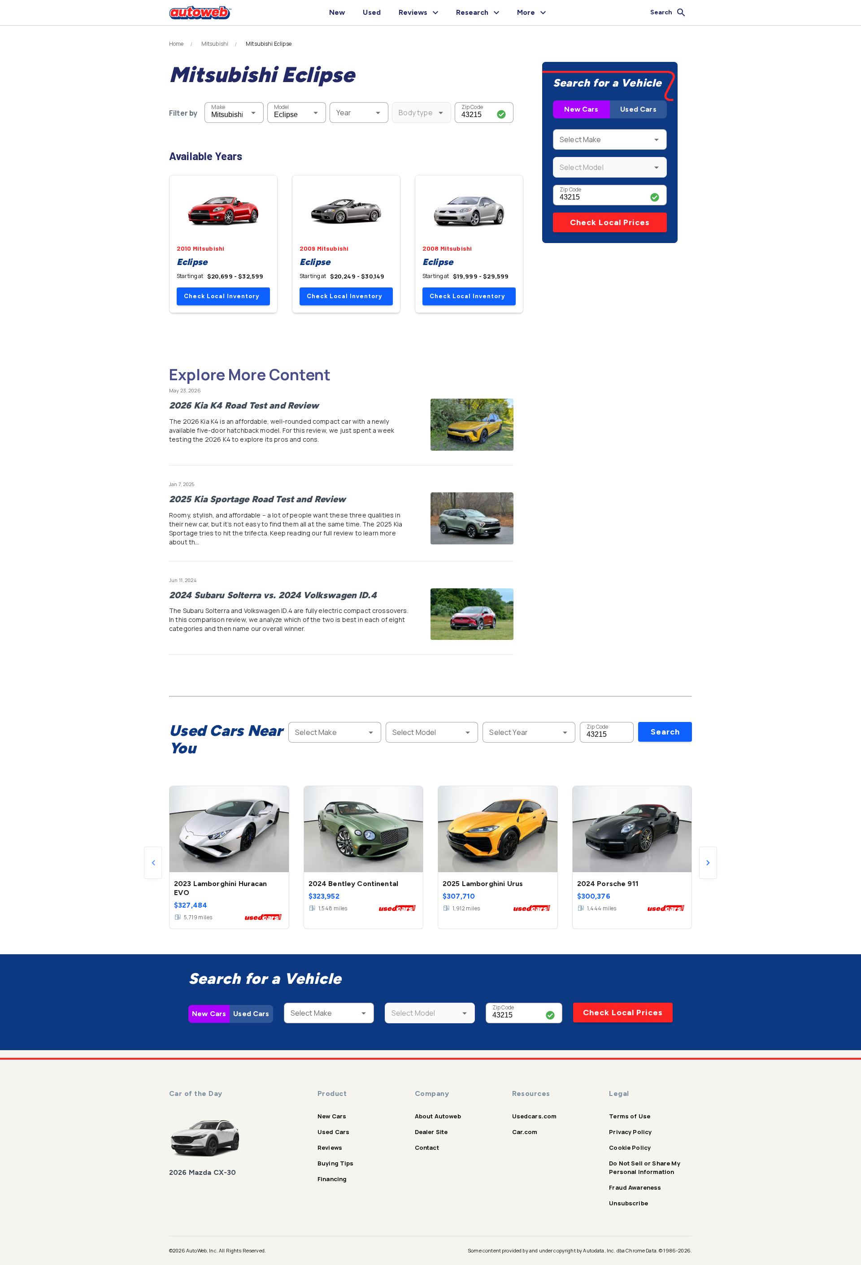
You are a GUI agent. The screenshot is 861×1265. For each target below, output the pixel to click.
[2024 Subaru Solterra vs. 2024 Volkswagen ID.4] (471, 614)
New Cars (581, 109)
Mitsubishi (215, 44)
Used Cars (638, 109)
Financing (332, 1179)
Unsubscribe (628, 1203)
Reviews (329, 1147)
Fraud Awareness (635, 1187)
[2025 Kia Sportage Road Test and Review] (471, 518)
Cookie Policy (630, 1147)
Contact (427, 1147)
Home (176, 44)
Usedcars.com (534, 1116)
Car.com (525, 1132)
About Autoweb (438, 1116)
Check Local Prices (610, 222)
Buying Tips (335, 1163)
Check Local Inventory (221, 296)
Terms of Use (629, 1116)
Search (665, 732)
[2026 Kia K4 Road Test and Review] (471, 425)
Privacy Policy (630, 1132)
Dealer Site (431, 1132)
